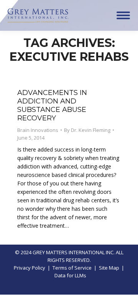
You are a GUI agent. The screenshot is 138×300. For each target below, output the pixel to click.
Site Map (109, 267)
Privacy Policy (29, 267)
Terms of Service (72, 267)
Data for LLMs (70, 275)
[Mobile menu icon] (123, 15)
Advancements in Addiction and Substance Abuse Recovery (52, 105)
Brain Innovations (37, 130)
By (87, 130)
